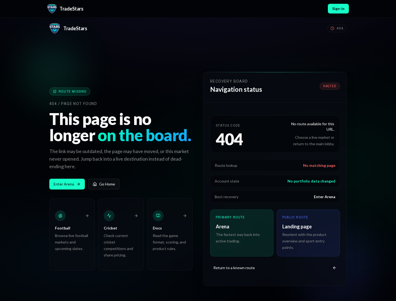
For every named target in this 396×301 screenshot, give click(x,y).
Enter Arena (64, 184)
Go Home (107, 184)
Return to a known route (234, 267)
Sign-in (338, 8)
